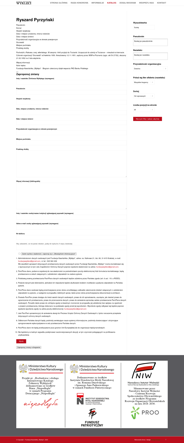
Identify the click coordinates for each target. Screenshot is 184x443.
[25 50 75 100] (143, 110)
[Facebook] (166, 439)
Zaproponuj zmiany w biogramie (28, 347)
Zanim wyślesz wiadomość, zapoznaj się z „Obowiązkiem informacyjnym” (48, 254)
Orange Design (155, 440)
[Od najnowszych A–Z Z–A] (143, 97)
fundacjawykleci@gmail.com (29, 261)
